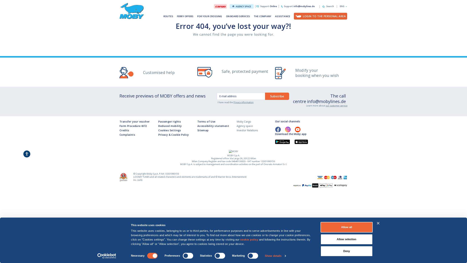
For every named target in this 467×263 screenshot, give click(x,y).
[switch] (188, 256)
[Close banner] (378, 223)
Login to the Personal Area (324, 16)
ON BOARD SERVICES (238, 16)
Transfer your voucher (134, 121)
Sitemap (203, 130)
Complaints (127, 134)
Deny (346, 251)
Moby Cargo (244, 121)
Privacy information (244, 102)
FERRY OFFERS (185, 16)
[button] (342, 6)
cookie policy (249, 239)
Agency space (243, 6)
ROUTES (168, 16)
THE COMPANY (262, 16)
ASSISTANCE (282, 16)
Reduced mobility (170, 126)
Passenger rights (169, 121)
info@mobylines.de (326, 101)
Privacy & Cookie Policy (173, 134)
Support (268, 6)
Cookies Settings (169, 130)
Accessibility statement (213, 126)
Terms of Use (206, 121)
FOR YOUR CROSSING (209, 16)
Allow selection (346, 239)
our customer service (337, 105)
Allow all (346, 227)
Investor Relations (247, 130)
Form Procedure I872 (133, 126)
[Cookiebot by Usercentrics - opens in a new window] (107, 256)
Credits (124, 130)
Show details (273, 255)
